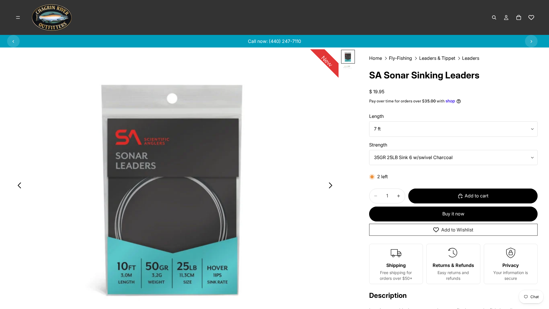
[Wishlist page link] (531, 17)
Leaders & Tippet (437, 58)
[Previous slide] (13, 41)
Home (375, 58)
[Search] (494, 17)
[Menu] (18, 17)
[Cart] (518, 17)
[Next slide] (531, 41)
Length (376, 116)
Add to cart (476, 196)
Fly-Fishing (400, 58)
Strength (378, 145)
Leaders (470, 58)
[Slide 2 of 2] (348, 67)
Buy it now (453, 214)
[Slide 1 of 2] (348, 56)
